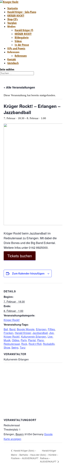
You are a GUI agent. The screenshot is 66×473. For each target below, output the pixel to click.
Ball (6, 329)
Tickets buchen (19, 255)
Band (12, 329)
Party (24, 340)
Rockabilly (48, 344)
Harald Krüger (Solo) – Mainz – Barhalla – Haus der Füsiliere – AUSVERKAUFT (25, 454)
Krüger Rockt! (12, 320)
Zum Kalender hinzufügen (28, 273)
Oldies (15, 340)
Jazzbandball (40, 333)
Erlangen (41, 329)
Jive (51, 333)
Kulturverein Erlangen (33, 336)
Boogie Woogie (25, 329)
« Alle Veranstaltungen (19, 87)
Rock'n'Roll (35, 344)
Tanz (22, 347)
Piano (40, 340)
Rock (24, 344)
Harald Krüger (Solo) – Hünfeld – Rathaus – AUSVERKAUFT (49, 456)
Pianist (32, 340)
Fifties (51, 329)
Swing (14, 347)
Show (7, 347)
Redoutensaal (12, 344)
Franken (8, 333)
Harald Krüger (23, 333)
